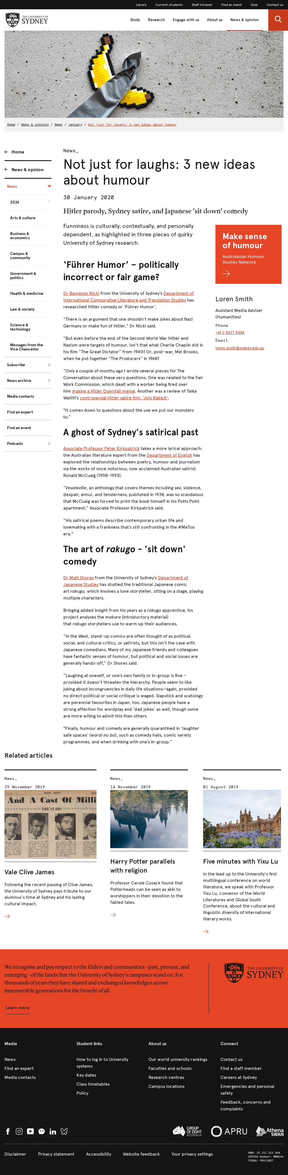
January (75, 124)
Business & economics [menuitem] (20, 235)
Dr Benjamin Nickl (81, 293)
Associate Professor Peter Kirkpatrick (101, 448)
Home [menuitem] (18, 152)
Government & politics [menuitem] (23, 275)
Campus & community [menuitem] (20, 255)
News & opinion (244, 19)
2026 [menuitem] (14, 202)
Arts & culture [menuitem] (22, 218)
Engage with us (186, 19)
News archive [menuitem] (19, 380)
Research (156, 19)
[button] (278, 20)
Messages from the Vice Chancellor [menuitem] (26, 347)
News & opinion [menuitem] (28, 169)
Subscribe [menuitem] (16, 365)
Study (135, 19)
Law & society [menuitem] (22, 309)
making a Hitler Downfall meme (103, 391)
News (58, 124)
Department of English (169, 455)
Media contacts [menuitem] (20, 396)
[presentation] (50, 845)
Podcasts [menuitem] (15, 443)
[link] (141, 5)
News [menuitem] (12, 186)
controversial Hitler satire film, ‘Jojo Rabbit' (124, 397)
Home (11, 124)
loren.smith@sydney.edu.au (239, 348)
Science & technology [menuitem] (20, 327)
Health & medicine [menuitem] (26, 293)
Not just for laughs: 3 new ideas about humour (132, 124)
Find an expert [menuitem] (20, 412)
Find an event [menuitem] (19, 427)
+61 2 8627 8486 (229, 332)
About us (214, 19)
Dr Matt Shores (78, 577)
